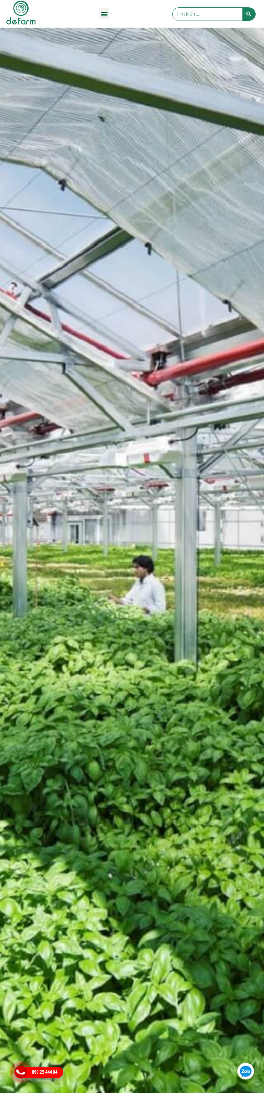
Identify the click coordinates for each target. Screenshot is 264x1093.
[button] (104, 13)
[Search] (248, 14)
